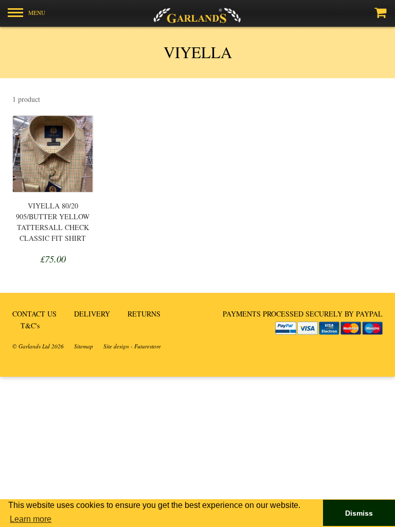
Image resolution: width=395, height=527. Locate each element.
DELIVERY (92, 314)
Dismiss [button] (359, 513)
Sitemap (83, 346)
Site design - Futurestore (132, 346)
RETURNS (144, 314)
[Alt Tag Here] (197, 13)
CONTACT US (34, 314)
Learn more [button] (30, 519)
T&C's (30, 325)
